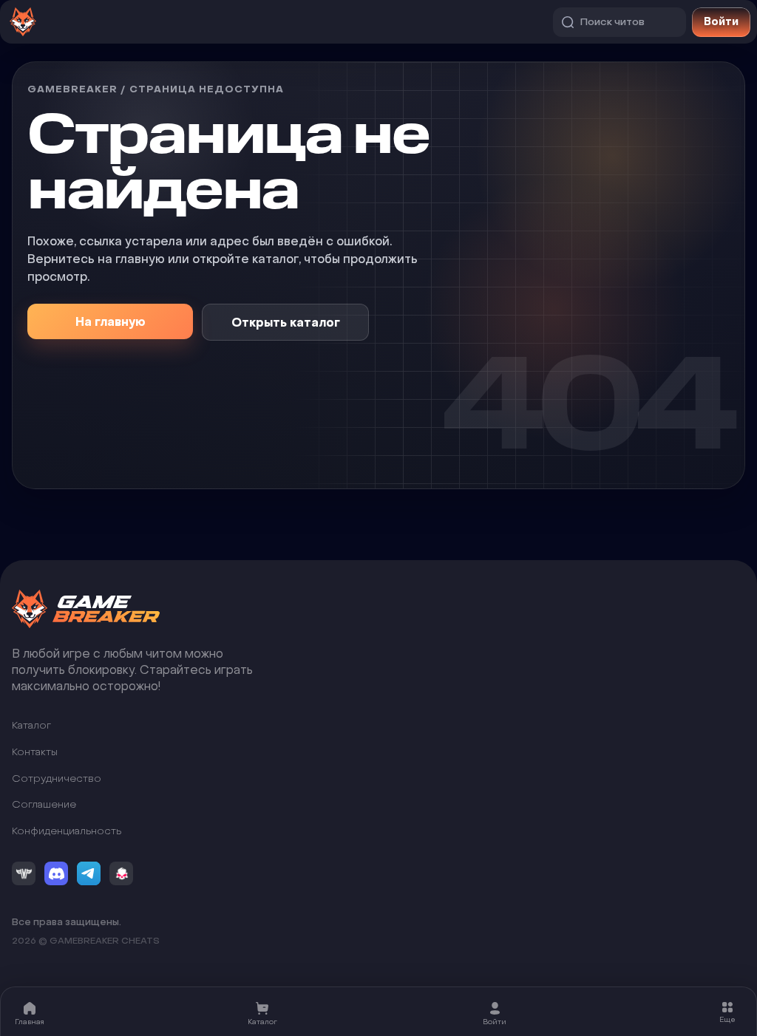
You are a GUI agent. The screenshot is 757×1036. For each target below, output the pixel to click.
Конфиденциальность (66, 831)
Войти (721, 22)
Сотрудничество (56, 778)
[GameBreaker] (86, 609)
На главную (110, 322)
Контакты (35, 752)
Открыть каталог (285, 322)
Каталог (31, 725)
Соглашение (44, 804)
